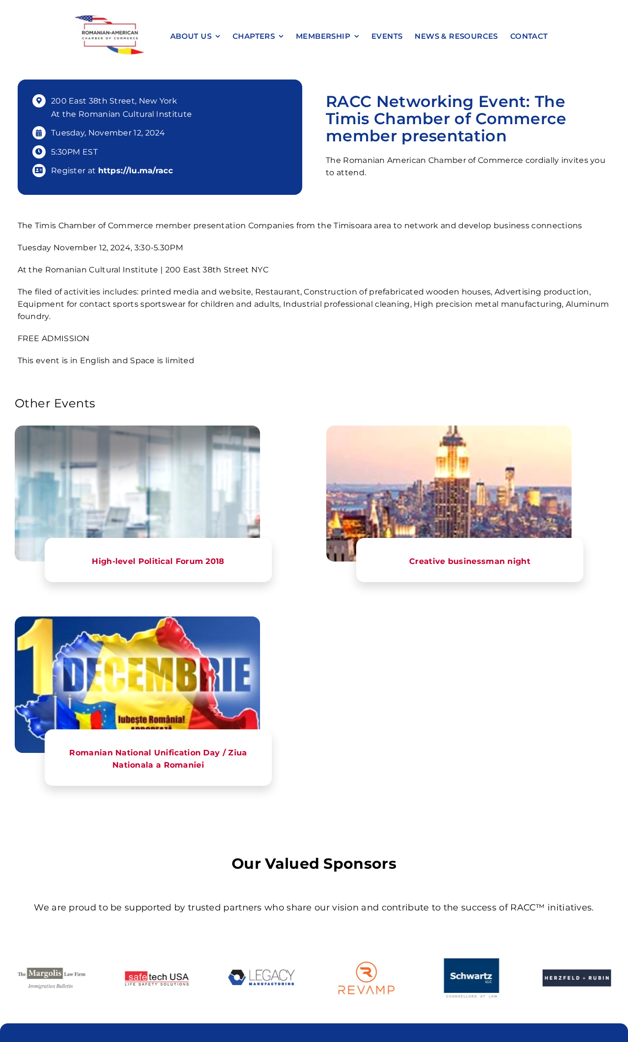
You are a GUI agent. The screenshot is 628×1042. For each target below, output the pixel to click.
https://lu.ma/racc (135, 170)
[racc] (109, 18)
